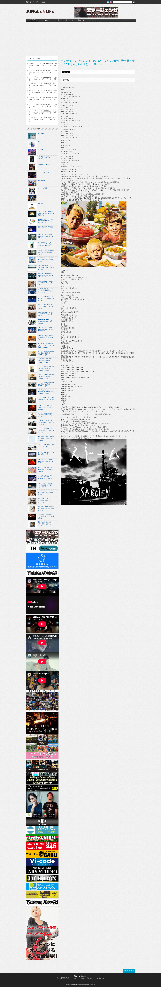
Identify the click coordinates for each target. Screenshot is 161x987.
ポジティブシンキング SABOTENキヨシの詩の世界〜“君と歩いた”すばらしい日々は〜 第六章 (43, 85)
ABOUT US (32, 20)
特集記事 (56, 20)
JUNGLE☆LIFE (40, 12)
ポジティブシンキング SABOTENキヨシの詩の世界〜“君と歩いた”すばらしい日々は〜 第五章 (43, 92)
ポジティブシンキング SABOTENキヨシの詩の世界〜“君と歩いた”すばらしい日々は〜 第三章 (43, 106)
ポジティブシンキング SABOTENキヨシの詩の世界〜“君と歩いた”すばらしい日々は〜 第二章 (43, 113)
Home (59, 978)
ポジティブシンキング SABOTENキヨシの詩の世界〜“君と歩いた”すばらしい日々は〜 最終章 (43, 65)
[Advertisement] (81, 38)
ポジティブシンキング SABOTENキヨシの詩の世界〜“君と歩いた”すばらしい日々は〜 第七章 (43, 79)
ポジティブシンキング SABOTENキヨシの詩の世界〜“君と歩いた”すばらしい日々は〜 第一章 (43, 119)
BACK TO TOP (129, 971)
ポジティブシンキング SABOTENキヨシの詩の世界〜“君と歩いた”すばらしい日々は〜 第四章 (43, 99)
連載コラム (81, 20)
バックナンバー (44, 20)
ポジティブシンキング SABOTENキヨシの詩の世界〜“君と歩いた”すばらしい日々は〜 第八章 (43, 72)
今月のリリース (68, 20)
